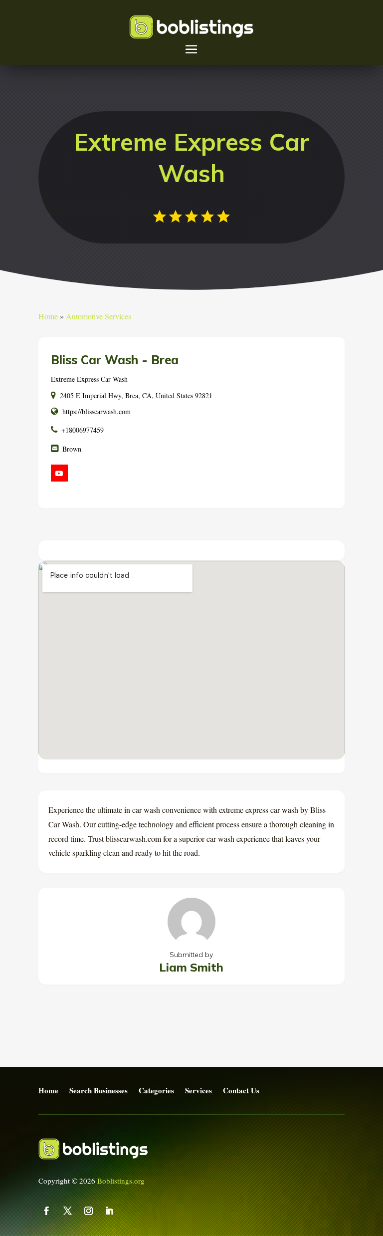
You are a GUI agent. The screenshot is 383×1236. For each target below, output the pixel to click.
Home (48, 316)
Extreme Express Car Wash (89, 379)
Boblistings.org (121, 1181)
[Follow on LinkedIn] (109, 1211)
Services (198, 1091)
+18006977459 (82, 430)
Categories (156, 1091)
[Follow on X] (67, 1211)
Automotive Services (98, 316)
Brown (71, 449)
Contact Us (241, 1091)
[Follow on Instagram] (88, 1211)
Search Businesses (98, 1091)
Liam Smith (191, 967)
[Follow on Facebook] (46, 1211)
